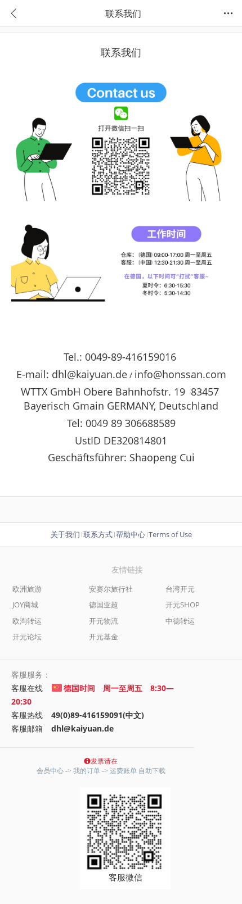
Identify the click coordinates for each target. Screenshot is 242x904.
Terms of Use (170, 534)
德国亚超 (103, 604)
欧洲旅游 (27, 589)
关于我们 (65, 534)
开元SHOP (182, 604)
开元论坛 (27, 637)
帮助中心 (130, 534)
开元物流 (103, 621)
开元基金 (103, 637)
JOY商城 (25, 604)
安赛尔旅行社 (111, 589)
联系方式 (98, 534)
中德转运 (180, 621)
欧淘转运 (27, 621)
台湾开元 (180, 589)
